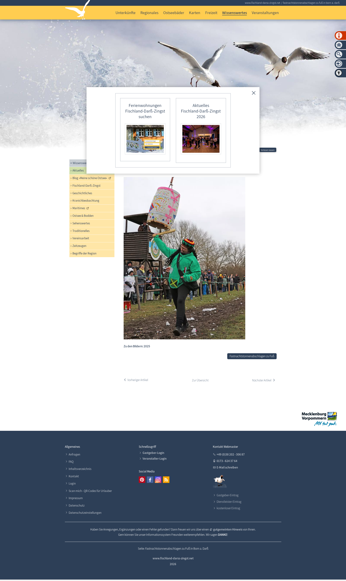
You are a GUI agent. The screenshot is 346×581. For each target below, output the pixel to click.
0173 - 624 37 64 (227, 461)
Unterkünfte (126, 12)
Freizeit (211, 12)
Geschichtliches (82, 193)
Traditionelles (81, 231)
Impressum (76, 498)
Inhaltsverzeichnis (80, 469)
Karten (194, 12)
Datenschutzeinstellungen (85, 513)
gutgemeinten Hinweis (227, 529)
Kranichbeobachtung (85, 201)
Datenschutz (77, 505)
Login (72, 483)
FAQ (71, 462)
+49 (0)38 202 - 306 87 (231, 454)
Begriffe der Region (84, 253)
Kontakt (74, 476)
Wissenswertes (234, 12)
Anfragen (74, 454)
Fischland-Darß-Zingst (86, 186)
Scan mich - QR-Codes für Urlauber (90, 491)
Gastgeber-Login (153, 453)
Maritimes (78, 208)
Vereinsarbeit (80, 238)
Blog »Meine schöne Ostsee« (89, 178)
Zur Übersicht (200, 380)
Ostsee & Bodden (83, 216)
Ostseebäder (173, 12)
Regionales (149, 12)
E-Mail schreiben (227, 467)
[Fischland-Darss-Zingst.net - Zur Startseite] (78, 10)
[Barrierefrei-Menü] (339, 73)
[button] (142, 479)
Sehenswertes (81, 223)
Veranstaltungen (265, 12)
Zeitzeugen (79, 246)
